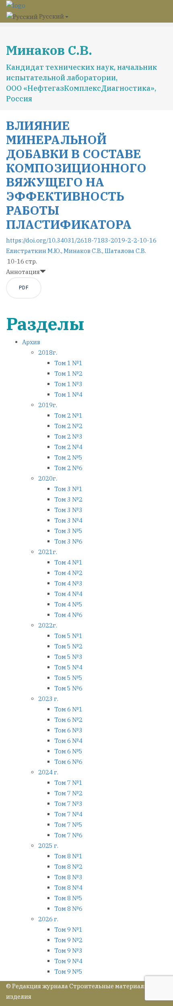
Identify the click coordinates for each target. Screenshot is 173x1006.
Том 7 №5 (68, 824)
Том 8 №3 (68, 877)
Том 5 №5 (68, 678)
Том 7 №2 (68, 793)
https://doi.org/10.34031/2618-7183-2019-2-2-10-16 (81, 240)
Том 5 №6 (68, 688)
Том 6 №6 (68, 761)
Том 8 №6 (68, 908)
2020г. (47, 478)
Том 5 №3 (68, 657)
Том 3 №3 (68, 510)
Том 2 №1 (68, 415)
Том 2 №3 (68, 436)
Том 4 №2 (68, 573)
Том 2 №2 (68, 426)
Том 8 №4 (68, 887)
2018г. (47, 352)
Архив (31, 342)
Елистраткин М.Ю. (33, 251)
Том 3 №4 (68, 520)
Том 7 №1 (68, 782)
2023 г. (48, 699)
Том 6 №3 (68, 730)
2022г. (47, 625)
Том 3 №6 (68, 541)
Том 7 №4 (68, 814)
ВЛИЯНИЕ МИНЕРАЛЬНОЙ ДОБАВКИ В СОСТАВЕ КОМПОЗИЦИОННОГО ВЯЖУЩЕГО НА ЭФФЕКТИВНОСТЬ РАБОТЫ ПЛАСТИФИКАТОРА (76, 174)
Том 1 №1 (68, 363)
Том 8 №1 (68, 856)
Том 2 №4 (68, 447)
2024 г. (48, 772)
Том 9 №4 (68, 961)
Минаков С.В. (83, 251)
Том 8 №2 (68, 866)
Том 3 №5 (68, 531)
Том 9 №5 (68, 971)
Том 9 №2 (68, 940)
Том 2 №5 (68, 457)
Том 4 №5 (68, 604)
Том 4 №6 (68, 615)
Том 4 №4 (68, 594)
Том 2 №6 (68, 468)
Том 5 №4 (68, 667)
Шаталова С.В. (125, 251)
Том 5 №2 (68, 646)
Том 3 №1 (68, 489)
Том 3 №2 (68, 499)
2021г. (47, 552)
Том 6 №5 (68, 751)
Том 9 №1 (68, 929)
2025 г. (48, 845)
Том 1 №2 (68, 373)
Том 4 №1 (68, 562)
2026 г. (48, 919)
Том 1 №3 (68, 384)
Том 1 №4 (68, 394)
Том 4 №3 (68, 583)
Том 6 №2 (68, 720)
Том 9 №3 (68, 950)
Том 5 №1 (68, 636)
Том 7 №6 (68, 835)
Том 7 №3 (68, 803)
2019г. (47, 405)
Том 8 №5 (68, 898)
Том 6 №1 (68, 709)
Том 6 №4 (68, 741)
